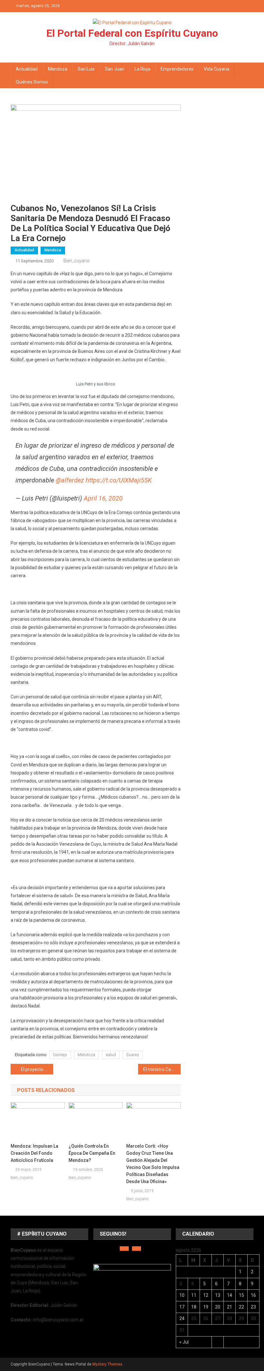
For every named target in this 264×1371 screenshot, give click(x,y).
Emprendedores (177, 69)
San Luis (86, 69)
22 (241, 1306)
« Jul (184, 1342)
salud (111, 1054)
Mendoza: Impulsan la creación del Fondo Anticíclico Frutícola (34, 1153)
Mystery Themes (107, 1364)
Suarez (132, 1054)
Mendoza (57, 69)
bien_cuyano (76, 260)
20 (217, 1306)
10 (181, 1295)
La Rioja (142, 69)
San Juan (114, 69)
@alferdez (70, 480)
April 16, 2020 (103, 498)
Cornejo (60, 1054)
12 (205, 1295)
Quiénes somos (32, 81)
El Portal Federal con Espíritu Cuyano (132, 33)
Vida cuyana (216, 69)
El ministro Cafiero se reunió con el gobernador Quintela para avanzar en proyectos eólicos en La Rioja (162, 1069)
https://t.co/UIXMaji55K (119, 480)
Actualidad (27, 69)
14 (229, 1295)
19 (205, 1306)
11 (193, 1295)
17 (181, 1306)
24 (181, 1318)
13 (217, 1295)
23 (253, 1306)
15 (241, 1295)
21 (229, 1306)
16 (253, 1295)
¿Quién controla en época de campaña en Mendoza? (92, 1153)
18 (193, 1306)
